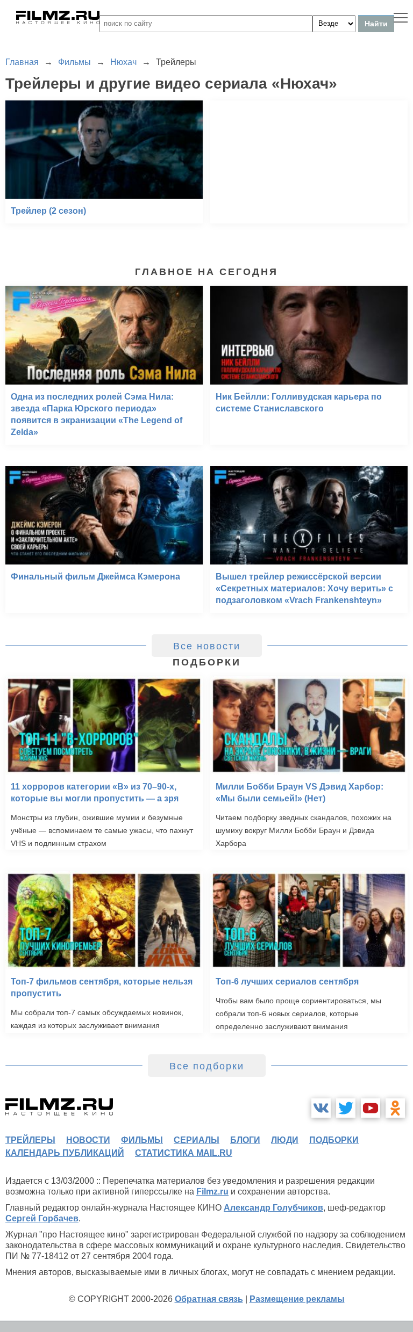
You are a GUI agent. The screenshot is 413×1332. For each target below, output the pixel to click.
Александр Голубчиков (273, 1207)
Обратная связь (209, 1299)
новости (88, 1140)
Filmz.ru (212, 1191)
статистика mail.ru (183, 1152)
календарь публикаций (64, 1152)
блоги (245, 1140)
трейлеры (30, 1140)
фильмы (142, 1140)
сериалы (196, 1140)
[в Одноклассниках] (395, 1108)
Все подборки (206, 1066)
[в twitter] (345, 1108)
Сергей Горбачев (42, 1218)
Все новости (206, 646)
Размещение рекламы (297, 1299)
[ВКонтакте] (321, 1108)
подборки (334, 1140)
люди (284, 1140)
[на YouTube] (370, 1108)
